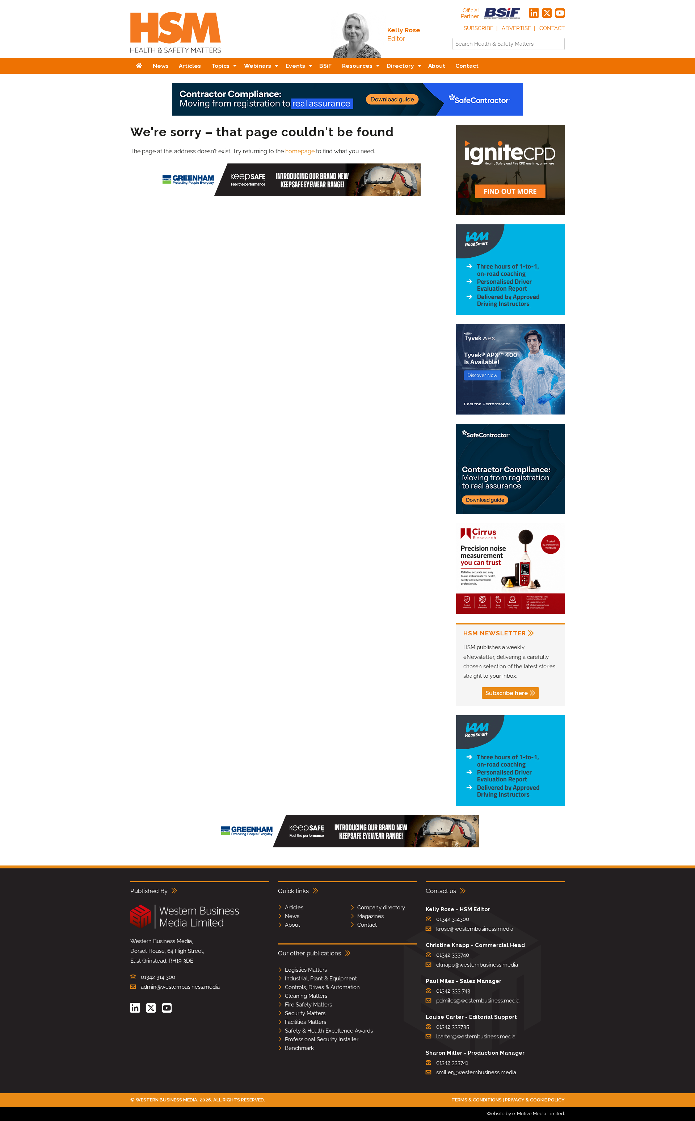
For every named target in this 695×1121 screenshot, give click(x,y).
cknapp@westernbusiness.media (477, 965)
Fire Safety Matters (308, 1004)
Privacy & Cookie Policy (535, 1100)
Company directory (381, 907)
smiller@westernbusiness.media (476, 1072)
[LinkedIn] (534, 13)
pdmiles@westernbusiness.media (477, 1000)
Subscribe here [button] (506, 693)
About (292, 925)
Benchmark (299, 1048)
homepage (300, 151)
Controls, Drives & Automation (322, 987)
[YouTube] (560, 13)
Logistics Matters (306, 970)
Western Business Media (166, 1100)
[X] (547, 13)
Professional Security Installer (321, 1039)
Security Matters (305, 1013)
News (292, 916)
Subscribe (478, 28)
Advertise (516, 28)
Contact (552, 28)
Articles (294, 907)
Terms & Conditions (476, 1100)
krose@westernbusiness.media (474, 929)
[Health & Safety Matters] (175, 55)
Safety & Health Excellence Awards (329, 1030)
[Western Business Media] (184, 927)
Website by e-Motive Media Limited (525, 1113)
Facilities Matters (305, 1022)
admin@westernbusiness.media (180, 987)
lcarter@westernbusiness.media (475, 1036)
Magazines (370, 916)
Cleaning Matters (306, 996)
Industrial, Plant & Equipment (321, 978)
